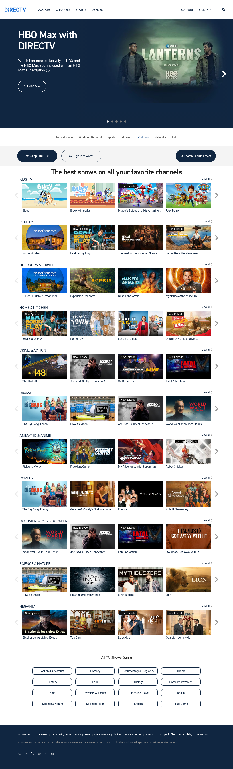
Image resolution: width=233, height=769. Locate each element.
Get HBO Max (32, 86)
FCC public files (166, 734)
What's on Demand (90, 137)
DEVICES (97, 10)
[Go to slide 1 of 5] (108, 121)
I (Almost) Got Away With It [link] (182, 552)
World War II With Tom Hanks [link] (184, 424)
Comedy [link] (95, 671)
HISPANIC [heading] (27, 606)
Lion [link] (168, 595)
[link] (44, 195)
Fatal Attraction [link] (175, 381)
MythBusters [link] (125, 595)
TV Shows (142, 137)
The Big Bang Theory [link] (35, 424)
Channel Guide (64, 137)
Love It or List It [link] (127, 339)
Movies (125, 137)
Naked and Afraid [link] (128, 296)
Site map (150, 734)
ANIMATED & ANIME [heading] (35, 435)
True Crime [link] (181, 704)
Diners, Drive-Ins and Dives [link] (182, 339)
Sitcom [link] (138, 704)
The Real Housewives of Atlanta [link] (137, 253)
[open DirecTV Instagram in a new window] (39, 753)
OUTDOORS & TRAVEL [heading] (36, 264)
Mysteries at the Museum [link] (181, 296)
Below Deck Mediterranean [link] (182, 253)
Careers (43, 734)
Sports (111, 137)
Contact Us (202, 734)
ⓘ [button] (48, 70)
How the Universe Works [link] (85, 595)
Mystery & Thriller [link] (95, 693)
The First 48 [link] (29, 381)
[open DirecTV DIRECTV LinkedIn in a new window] (19, 753)
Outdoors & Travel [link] (138, 693)
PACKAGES (43, 10)
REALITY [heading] (26, 222)
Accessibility (185, 734)
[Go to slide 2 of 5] (112, 121)
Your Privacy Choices (110, 734)
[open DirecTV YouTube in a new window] (45, 753)
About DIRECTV (26, 734)
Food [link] (95, 682)
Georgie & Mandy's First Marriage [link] (90, 509)
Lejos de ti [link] (124, 637)
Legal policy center (61, 734)
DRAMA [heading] (25, 393)
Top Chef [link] (75, 637)
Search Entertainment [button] (197, 156)
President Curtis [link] (80, 467)
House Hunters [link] (31, 253)
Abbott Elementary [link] (177, 509)
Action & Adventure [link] (52, 671)
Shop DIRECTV (39, 156)
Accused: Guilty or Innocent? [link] (87, 381)
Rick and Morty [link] (31, 467)
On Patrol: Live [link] (127, 381)
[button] (224, 9)
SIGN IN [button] (203, 10)
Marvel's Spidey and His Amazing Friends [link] (143, 210)
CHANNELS (63, 10)
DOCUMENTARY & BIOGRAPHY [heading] (43, 521)
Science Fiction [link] (95, 704)
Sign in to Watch (84, 156)
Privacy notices (133, 734)
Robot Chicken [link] (175, 467)
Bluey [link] (25, 210)
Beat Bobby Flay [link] (80, 253)
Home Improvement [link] (181, 682)
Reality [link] (181, 693)
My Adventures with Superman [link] (137, 467)
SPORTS (81, 10)
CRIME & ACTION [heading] (32, 350)
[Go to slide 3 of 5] (116, 121)
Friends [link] (122, 509)
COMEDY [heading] (26, 478)
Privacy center (83, 734)
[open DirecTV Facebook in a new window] (26, 753)
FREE (175, 137)
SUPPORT (187, 10)
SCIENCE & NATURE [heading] (34, 563)
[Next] (224, 74)
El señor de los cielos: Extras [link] (39, 637)
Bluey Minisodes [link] (80, 210)
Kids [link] (52, 693)
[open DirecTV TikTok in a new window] (52, 753)
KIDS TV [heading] (25, 179)
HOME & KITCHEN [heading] (33, 307)
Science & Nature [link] (52, 704)
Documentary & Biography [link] (138, 671)
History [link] (138, 682)
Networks (160, 137)
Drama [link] (181, 671)
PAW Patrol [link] (172, 210)
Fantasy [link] (52, 682)
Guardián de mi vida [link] (178, 637)
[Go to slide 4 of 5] (121, 121)
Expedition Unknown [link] (82, 296)
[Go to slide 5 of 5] (125, 121)
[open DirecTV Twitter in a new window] (32, 753)
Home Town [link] (77, 339)
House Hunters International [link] (39, 296)
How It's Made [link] (79, 424)
